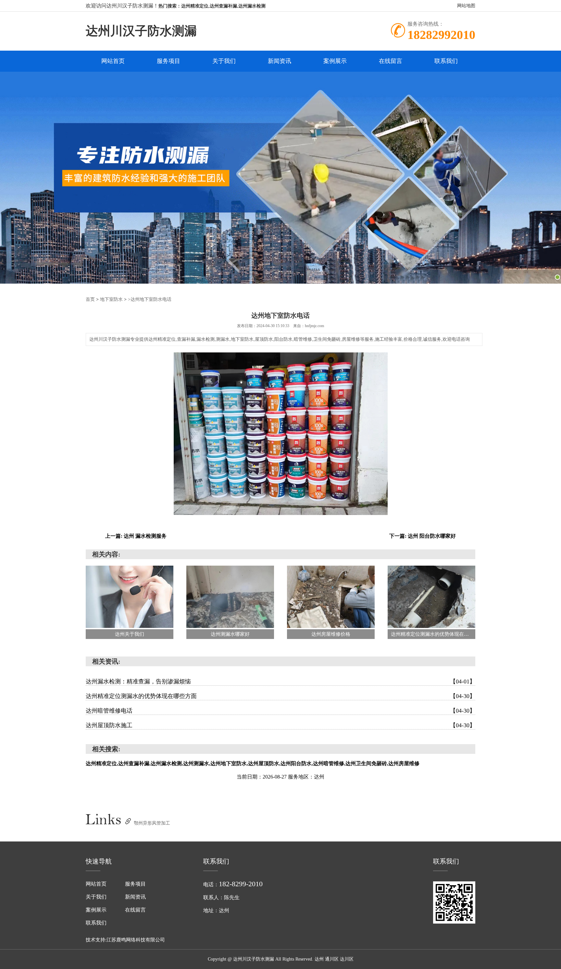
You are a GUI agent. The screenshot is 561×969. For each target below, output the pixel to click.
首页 (90, 299)
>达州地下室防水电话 (149, 299)
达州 (319, 959)
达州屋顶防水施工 (280, 725)
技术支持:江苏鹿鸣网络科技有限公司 (125, 939)
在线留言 (390, 61)
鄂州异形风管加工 (152, 823)
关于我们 (224, 61)
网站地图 (466, 5)
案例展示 (335, 61)
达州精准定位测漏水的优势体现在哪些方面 (280, 696)
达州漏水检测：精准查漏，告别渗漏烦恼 (280, 681)
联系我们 (446, 61)
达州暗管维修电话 (280, 710)
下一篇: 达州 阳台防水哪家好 (422, 536)
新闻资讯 (279, 61)
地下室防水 (111, 299)
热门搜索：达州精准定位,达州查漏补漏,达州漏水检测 (212, 6)
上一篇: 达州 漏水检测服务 (136, 536)
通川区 (332, 959)
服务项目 (168, 61)
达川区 (347, 959)
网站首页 (113, 61)
